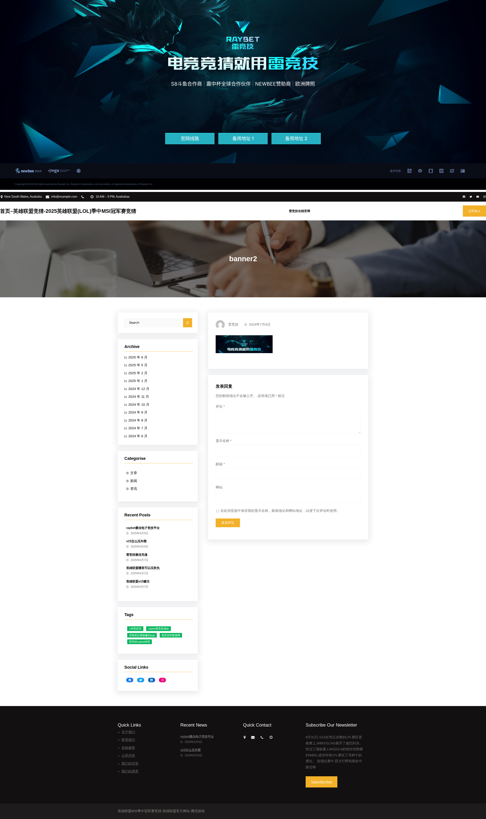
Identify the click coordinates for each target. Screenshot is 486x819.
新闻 (133, 481)
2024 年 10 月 (138, 404)
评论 (220, 406)
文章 (133, 473)
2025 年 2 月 (138, 373)
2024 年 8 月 (138, 420)
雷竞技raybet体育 (139, 641)
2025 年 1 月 (138, 381)
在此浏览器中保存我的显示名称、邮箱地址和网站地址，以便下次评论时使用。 (280, 511)
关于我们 (128, 732)
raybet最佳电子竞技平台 (143, 527)
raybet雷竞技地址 (158, 628)
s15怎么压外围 (136, 541)
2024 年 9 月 (138, 412)
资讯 (133, 489)
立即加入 (474, 211)
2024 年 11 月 (138, 396)
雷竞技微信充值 (137, 554)
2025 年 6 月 (138, 357)
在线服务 (128, 748)
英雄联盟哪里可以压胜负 (143, 568)
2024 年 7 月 (138, 428)
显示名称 (224, 441)
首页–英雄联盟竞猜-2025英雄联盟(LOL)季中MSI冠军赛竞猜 (68, 211)
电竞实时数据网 (171, 635)
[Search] (187, 322)
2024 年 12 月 (138, 389)
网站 (219, 487)
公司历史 (128, 755)
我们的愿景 (130, 771)
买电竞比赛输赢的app (142, 635)
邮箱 (220, 464)
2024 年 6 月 (138, 436)
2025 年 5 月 (138, 365)
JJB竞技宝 (135, 628)
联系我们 (128, 740)
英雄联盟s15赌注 (138, 581)
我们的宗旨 (130, 763)
